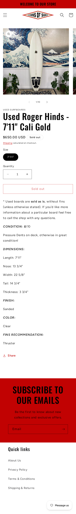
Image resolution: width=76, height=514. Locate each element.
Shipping (7, 143)
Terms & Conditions (21, 479)
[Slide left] (29, 102)
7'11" (12, 158)
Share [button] (12, 355)
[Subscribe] (63, 429)
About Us (14, 460)
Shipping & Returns (21, 488)
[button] (5, 15)
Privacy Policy (17, 469)
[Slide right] (47, 102)
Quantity (8, 166)
